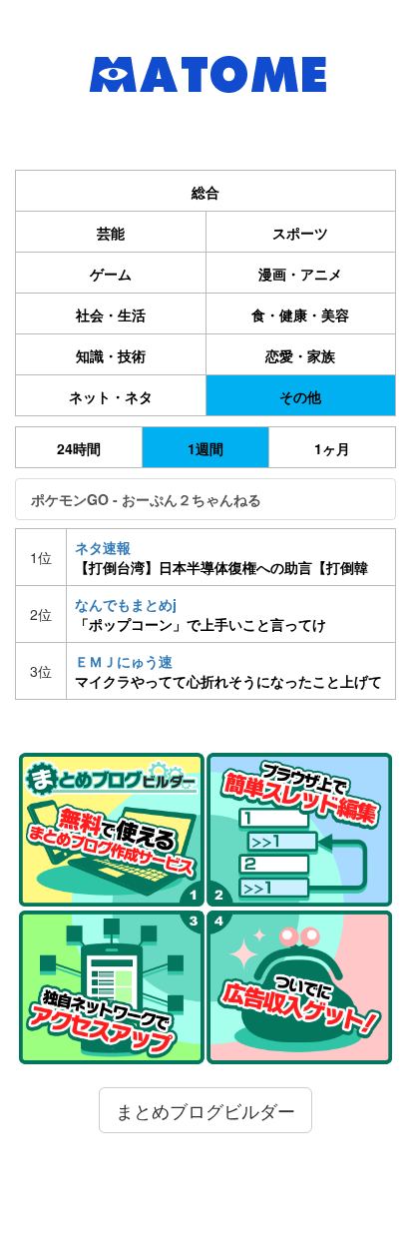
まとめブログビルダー (205, 1110)
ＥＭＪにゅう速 (228, 671)
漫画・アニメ (300, 274)
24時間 (79, 448)
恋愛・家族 (300, 355)
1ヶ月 (332, 448)
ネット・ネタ (111, 396)
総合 (205, 192)
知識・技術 (111, 355)
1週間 (205, 448)
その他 (300, 396)
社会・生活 (111, 314)
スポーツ (300, 233)
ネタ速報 (221, 557)
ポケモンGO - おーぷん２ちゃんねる (146, 499)
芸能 (111, 233)
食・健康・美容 (300, 314)
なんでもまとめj (200, 614)
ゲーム (111, 274)
